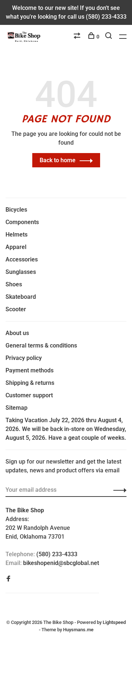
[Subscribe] (117, 490)
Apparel (16, 247)
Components (22, 222)
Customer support (29, 395)
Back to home (58, 160)
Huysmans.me (78, 629)
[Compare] (78, 37)
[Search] (109, 37)
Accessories (22, 259)
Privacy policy (24, 357)
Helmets (16, 234)
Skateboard (21, 296)
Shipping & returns (30, 382)
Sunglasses (21, 271)
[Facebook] (8, 579)
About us (17, 333)
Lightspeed (114, 622)
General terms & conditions (41, 345)
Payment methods (30, 370)
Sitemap (16, 407)
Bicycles (16, 209)
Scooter (16, 309)
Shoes (14, 284)
